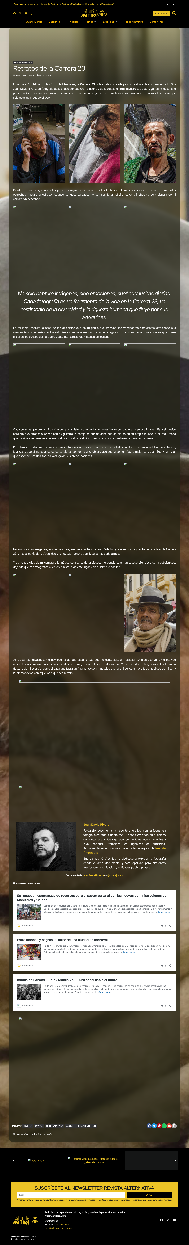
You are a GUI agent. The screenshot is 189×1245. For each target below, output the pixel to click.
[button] (167, 4)
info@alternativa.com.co (58, 1228)
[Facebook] (14, 13)
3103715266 (62, 1224)
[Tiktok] (31, 13)
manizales (71, 1126)
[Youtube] (25, 13)
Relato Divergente (23, 62)
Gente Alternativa (54, 1126)
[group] (87, 4)
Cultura (39, 1126)
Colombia (27, 1126)
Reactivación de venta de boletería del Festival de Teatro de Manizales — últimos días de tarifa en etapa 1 (64, 4)
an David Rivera (95, 875)
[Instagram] (20, 13)
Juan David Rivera (96, 824)
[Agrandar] (166, 683)
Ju (84, 875)
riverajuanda (115, 875)
